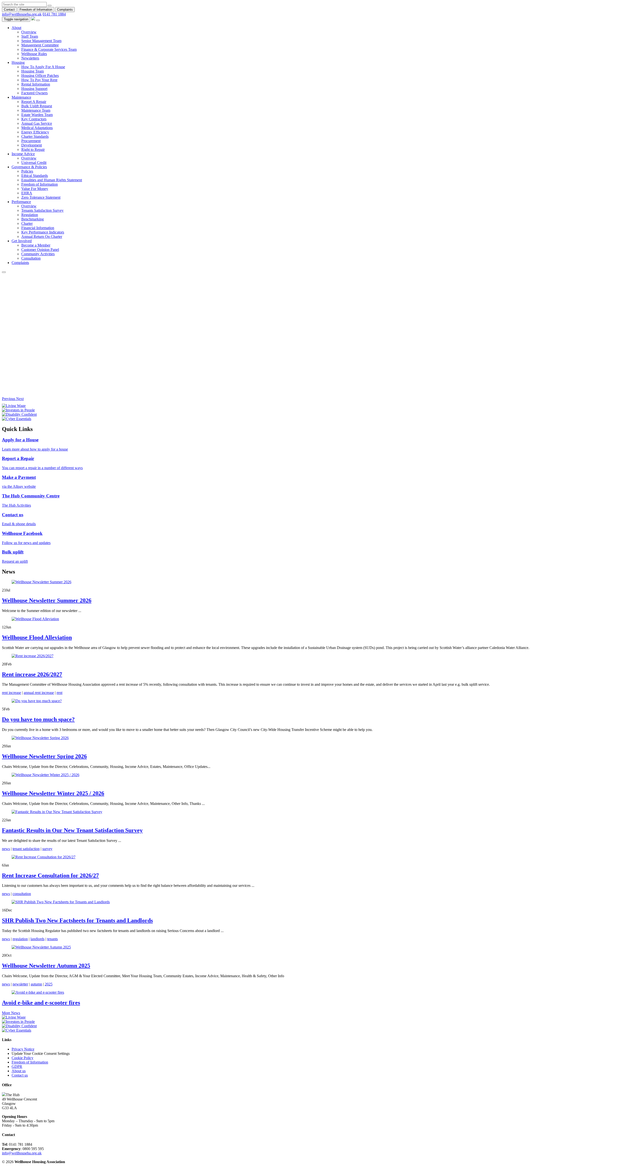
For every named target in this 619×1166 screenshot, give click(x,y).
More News (11, 1013)
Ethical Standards (34, 176)
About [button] (16, 28)
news (6, 894)
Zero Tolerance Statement (40, 197)
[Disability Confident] (19, 1026)
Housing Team (32, 71)
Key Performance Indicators (42, 232)
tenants (52, 939)
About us (19, 1071)
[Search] (50, 5)
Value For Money (34, 189)
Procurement (31, 141)
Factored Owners (34, 93)
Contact (9, 9)
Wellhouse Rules (34, 54)
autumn (36, 984)
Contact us (20, 1075)
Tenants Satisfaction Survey (42, 210)
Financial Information (37, 228)
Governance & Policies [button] (29, 167)
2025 (48, 984)
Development (31, 145)
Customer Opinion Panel (40, 250)
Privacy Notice (23, 1049)
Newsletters (30, 58)
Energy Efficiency (35, 132)
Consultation (31, 258)
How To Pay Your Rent (39, 80)
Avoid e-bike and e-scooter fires (41, 1002)
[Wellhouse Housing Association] (33, 19)
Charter (27, 223)
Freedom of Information (36, 9)
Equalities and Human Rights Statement (51, 180)
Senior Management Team (41, 41)
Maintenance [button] (21, 97)
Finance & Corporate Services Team (49, 49)
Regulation (29, 215)
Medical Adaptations (37, 128)
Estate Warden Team (37, 115)
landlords (37, 939)
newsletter (20, 984)
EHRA (26, 193)
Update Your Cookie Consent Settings (41, 1053)
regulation (20, 939)
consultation (22, 894)
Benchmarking (32, 219)
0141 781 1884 (54, 14)
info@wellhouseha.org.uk (22, 14)
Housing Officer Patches (40, 75)
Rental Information (35, 84)
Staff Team (29, 36)
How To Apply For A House (43, 67)
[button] (9, 399)
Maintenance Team (35, 110)
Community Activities (38, 254)
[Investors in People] (18, 1022)
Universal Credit (33, 162)
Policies (27, 171)
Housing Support (34, 89)
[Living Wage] (14, 1017)
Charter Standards (35, 136)
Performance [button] (21, 202)
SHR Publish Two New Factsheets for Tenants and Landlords (77, 920)
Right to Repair (33, 149)
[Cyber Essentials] (16, 1030)
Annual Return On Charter (41, 236)
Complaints (65, 9)
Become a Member (35, 245)
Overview (29, 32)
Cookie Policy (22, 1058)
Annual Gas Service (36, 123)
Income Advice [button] (23, 154)
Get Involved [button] (22, 241)
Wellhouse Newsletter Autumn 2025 (46, 965)
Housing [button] (18, 62)
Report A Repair (33, 102)
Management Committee (40, 45)
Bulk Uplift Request (36, 106)
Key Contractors (33, 119)
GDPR (17, 1066)
